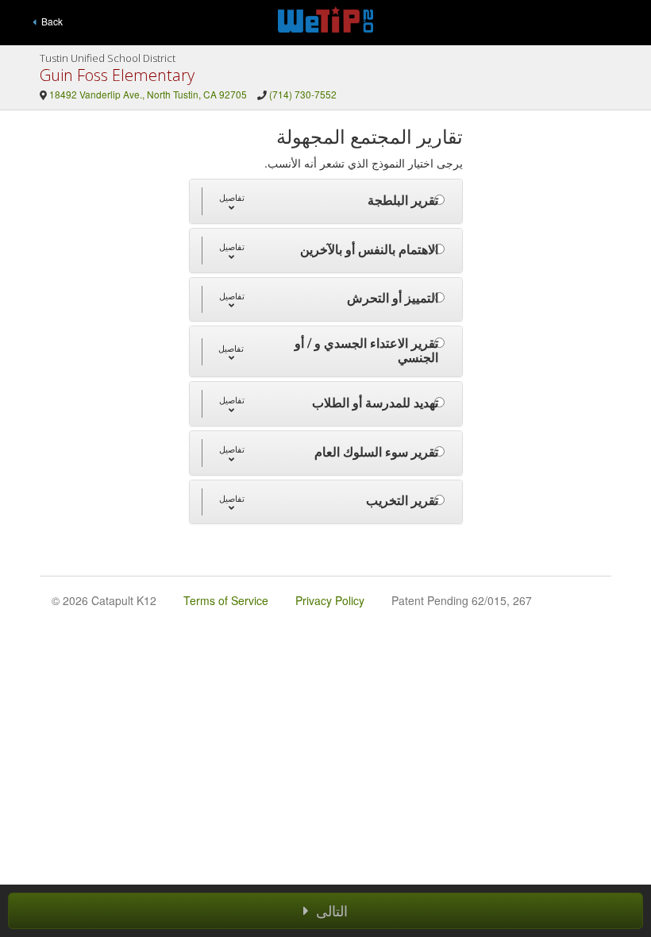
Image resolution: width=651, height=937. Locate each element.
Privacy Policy (329, 600)
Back (50, 21)
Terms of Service (225, 600)
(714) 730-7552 (303, 94)
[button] (231, 201)
